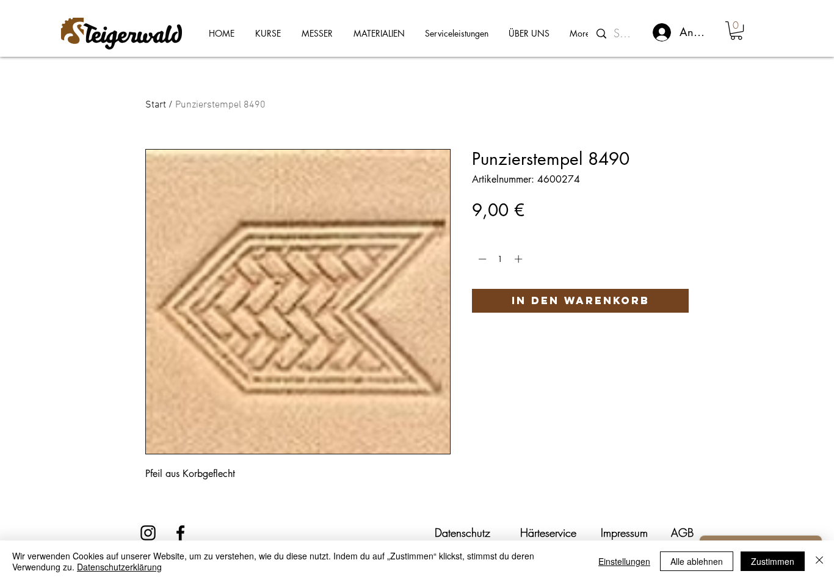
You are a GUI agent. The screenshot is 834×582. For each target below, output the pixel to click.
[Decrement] (481, 259)
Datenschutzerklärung (119, 567)
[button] (736, 30)
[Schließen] (819, 561)
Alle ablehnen (696, 561)
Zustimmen (772, 561)
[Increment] (519, 259)
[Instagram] (148, 533)
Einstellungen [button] (624, 561)
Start (155, 105)
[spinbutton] (500, 259)
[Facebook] (180, 533)
